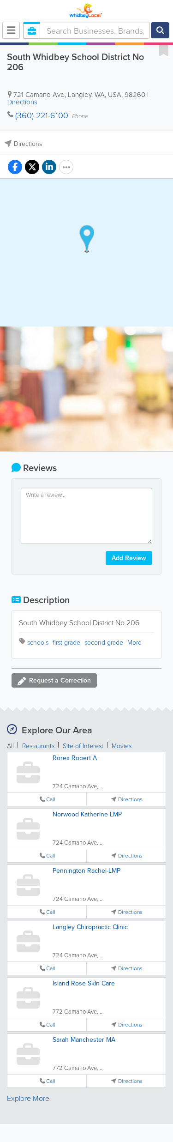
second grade (103, 642)
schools (37, 642)
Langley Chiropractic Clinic (90, 926)
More (134, 642)
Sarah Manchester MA (84, 1039)
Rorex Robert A (75, 757)
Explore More (28, 1098)
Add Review (129, 557)
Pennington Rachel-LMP (86, 870)
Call (50, 799)
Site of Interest (83, 745)
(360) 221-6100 (41, 115)
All (10, 745)
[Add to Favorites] (163, 50)
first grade (66, 642)
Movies (121, 745)
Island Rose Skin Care (84, 983)
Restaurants (38, 745)
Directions (22, 102)
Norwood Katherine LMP (87, 814)
